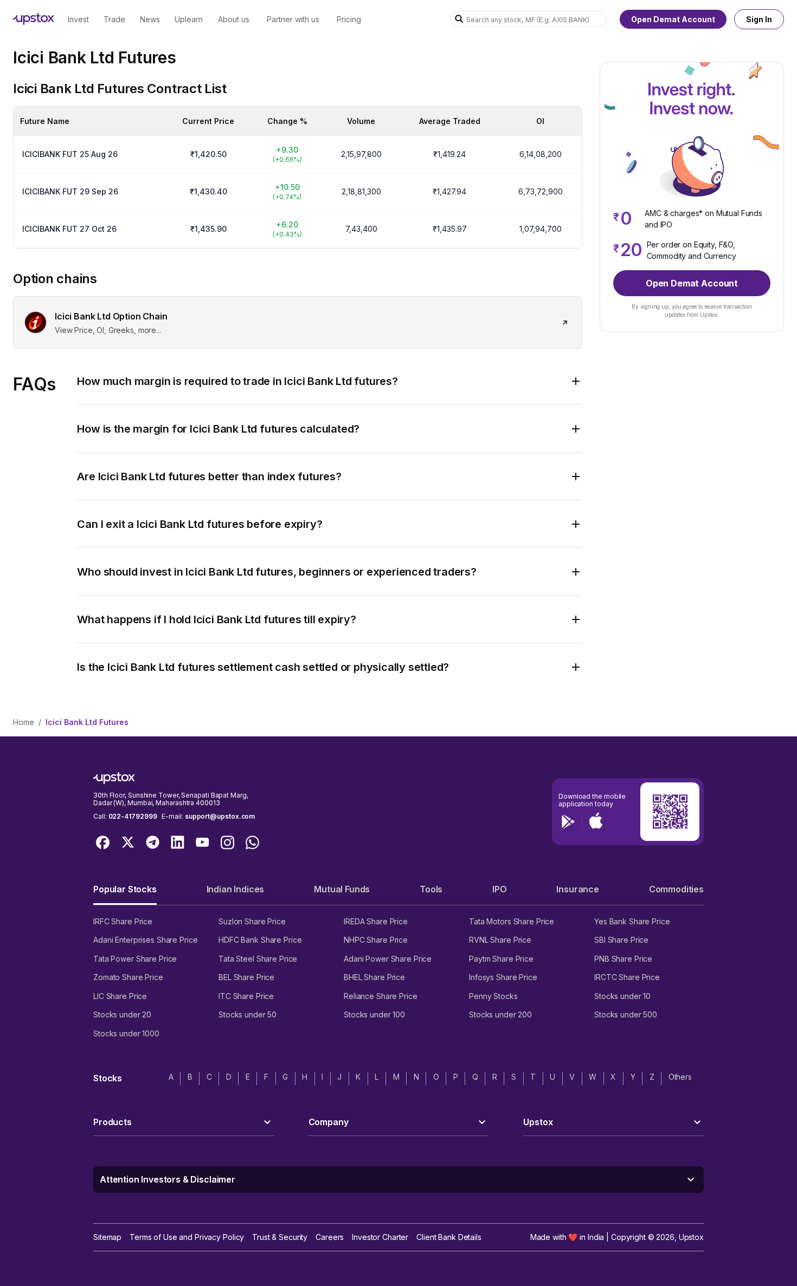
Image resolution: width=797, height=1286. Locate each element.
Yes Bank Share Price (632, 921)
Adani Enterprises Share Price (145, 939)
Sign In (759, 19)
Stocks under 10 (622, 996)
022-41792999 (132, 816)
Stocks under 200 (500, 1014)
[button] (125, 894)
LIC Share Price (120, 996)
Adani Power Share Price (388, 958)
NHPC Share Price (376, 939)
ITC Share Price (246, 996)
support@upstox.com (220, 816)
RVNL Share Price (500, 939)
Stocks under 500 (625, 1014)
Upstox (691, 1237)
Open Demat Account (673, 19)
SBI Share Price (621, 939)
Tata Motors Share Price (511, 921)
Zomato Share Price (128, 977)
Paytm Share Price (501, 958)
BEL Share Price (246, 977)
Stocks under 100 (374, 1014)
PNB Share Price (623, 958)
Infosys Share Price (503, 977)
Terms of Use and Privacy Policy (187, 1237)
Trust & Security (279, 1237)
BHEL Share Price (374, 977)
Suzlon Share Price (252, 921)
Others (680, 1076)
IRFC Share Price (122, 921)
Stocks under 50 (247, 1014)
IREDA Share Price (376, 921)
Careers (330, 1237)
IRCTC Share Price (627, 977)
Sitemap (107, 1237)
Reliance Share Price (380, 996)
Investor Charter (380, 1237)
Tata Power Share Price (135, 958)
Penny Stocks (493, 996)
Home (23, 722)
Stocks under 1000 (126, 1033)
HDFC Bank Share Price (259, 939)
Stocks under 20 (122, 1014)
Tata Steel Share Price (257, 958)
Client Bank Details (448, 1237)
